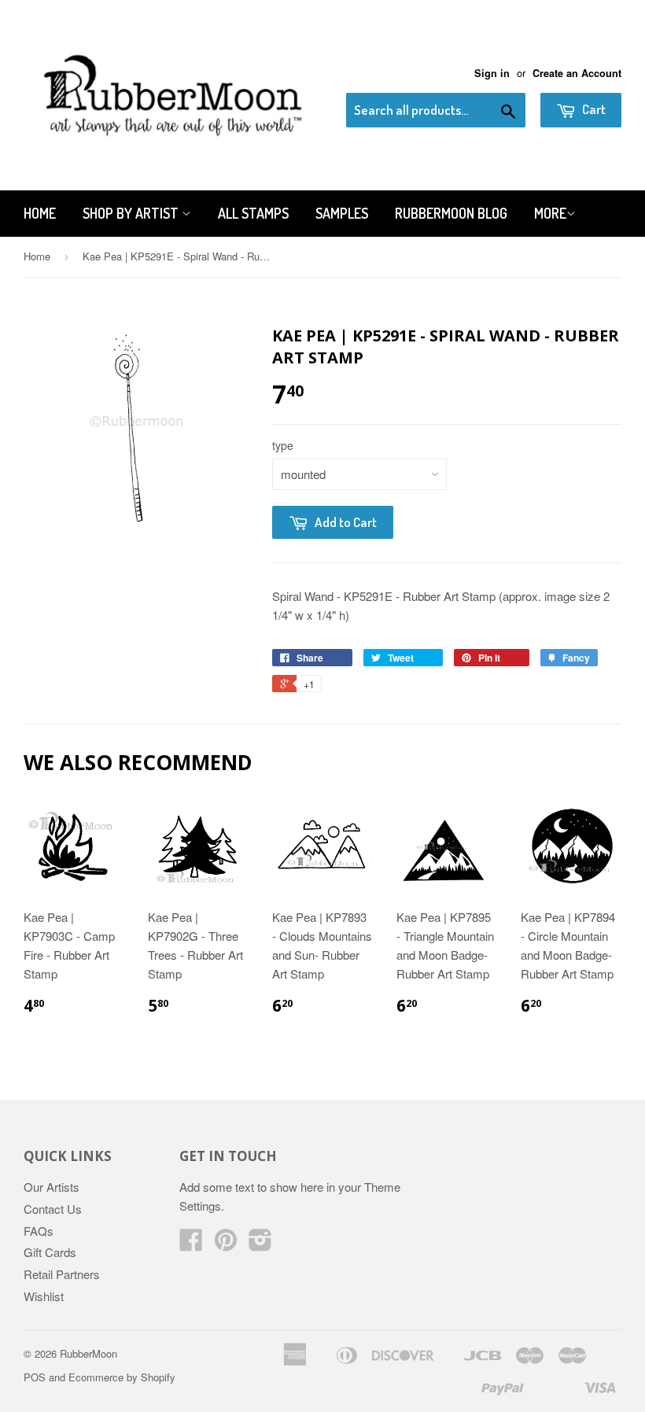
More (550, 213)
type (282, 445)
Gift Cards (50, 1252)
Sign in (492, 73)
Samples (341, 213)
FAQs (38, 1230)
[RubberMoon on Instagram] (260, 1244)
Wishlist (44, 1296)
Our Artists (51, 1186)
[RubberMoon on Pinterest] (226, 1244)
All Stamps (253, 213)
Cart (593, 109)
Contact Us (53, 1208)
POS (35, 1377)
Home (40, 213)
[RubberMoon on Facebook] (191, 1244)
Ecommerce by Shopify (121, 1377)
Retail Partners (62, 1274)
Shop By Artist (132, 213)
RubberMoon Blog (451, 213)
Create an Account (577, 73)
